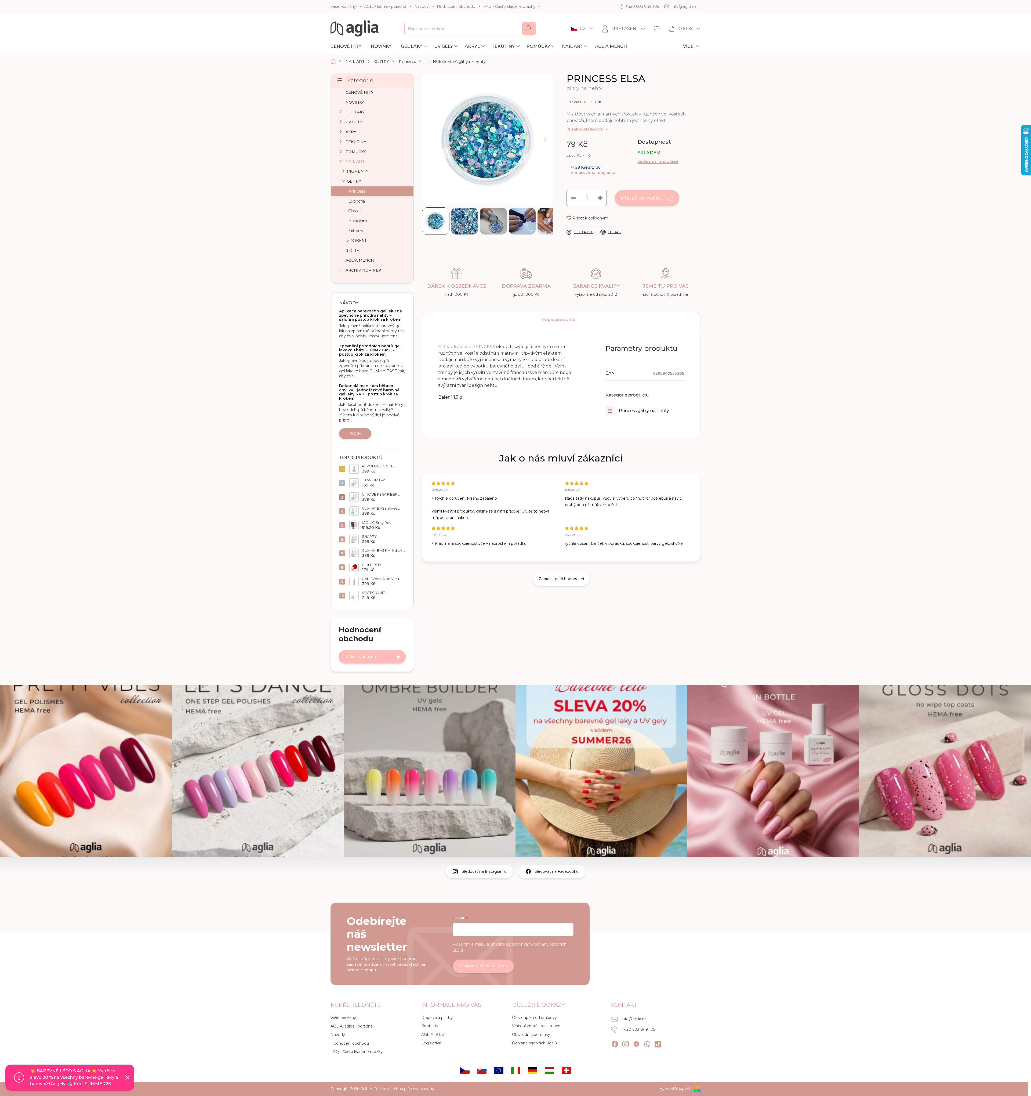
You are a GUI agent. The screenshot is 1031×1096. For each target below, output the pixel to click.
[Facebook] (615, 1043)
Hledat (529, 28)
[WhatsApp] (647, 1043)
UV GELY (354, 122)
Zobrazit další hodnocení (561, 578)
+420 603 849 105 (638, 1029)
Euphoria (356, 201)
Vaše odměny (343, 6)
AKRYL (352, 131)
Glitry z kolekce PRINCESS (466, 346)
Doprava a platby (437, 1017)
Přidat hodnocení (360, 656)
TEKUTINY (356, 141)
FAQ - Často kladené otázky (509, 6)
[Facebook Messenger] (636, 1043)
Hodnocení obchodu (456, 6)
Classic (354, 210)
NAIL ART (355, 161)
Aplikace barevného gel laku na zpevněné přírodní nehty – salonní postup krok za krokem (370, 315)
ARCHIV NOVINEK (363, 270)
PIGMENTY (357, 171)
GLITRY (354, 181)
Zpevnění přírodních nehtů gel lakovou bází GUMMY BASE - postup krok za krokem (370, 350)
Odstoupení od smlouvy (534, 1017)
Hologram (357, 220)
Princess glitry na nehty (644, 410)
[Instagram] (626, 1043)
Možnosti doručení (658, 162)
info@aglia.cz (634, 1018)
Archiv (355, 433)
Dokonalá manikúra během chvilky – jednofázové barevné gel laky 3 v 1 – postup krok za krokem (369, 392)
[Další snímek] (545, 139)
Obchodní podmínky (531, 1034)
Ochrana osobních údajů (534, 1043)
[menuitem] (348, 46)
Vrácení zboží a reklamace (536, 1025)
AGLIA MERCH (360, 260)
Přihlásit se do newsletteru (483, 966)
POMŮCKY (356, 151)
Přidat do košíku (642, 198)
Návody (421, 6)
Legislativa (431, 1043)
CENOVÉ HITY (359, 92)
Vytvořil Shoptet (675, 1088)
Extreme (356, 230)
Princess (356, 191)
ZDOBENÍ (356, 240)
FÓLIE (353, 250)
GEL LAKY (355, 112)
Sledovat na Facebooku (557, 871)
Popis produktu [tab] (559, 319)
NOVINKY (355, 102)
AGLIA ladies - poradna (385, 6)
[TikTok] (658, 1043)
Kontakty (429, 1025)
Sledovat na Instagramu (484, 871)
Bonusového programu (593, 172)
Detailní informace (585, 129)
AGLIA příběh (433, 1034)
